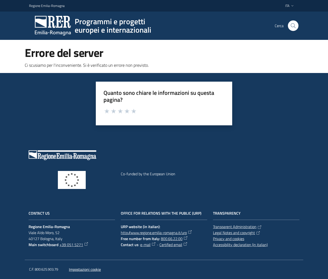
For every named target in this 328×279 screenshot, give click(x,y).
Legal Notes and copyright (234, 233)
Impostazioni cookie (85, 269)
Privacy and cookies (228, 239)
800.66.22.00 (171, 239)
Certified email (170, 245)
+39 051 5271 (71, 245)
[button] (293, 25)
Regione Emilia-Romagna (47, 5)
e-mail (145, 245)
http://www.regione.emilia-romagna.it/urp (154, 233)
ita (287, 5)
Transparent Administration (234, 227)
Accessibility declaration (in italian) (240, 245)
